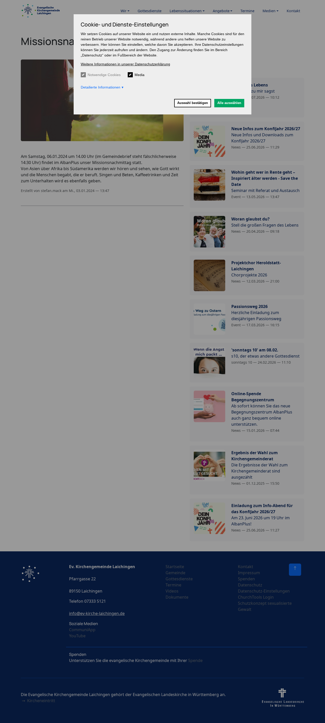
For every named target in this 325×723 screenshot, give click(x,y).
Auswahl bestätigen (192, 103)
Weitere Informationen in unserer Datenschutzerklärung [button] (125, 64)
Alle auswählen (229, 103)
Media (139, 75)
